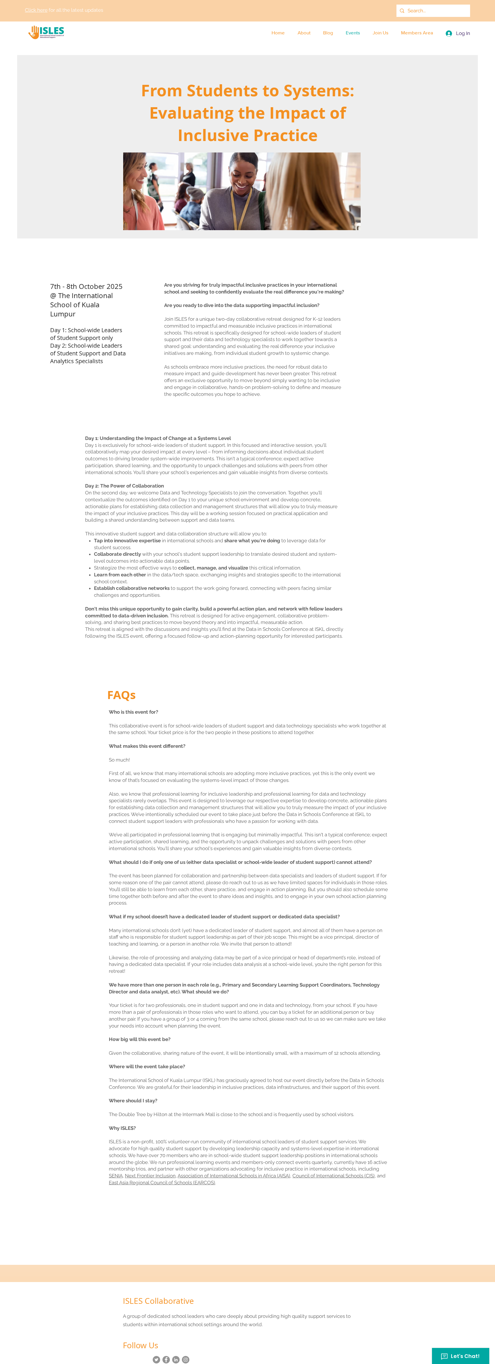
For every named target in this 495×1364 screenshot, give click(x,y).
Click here (36, 10)
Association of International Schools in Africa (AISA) (234, 1176)
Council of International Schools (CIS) (333, 1176)
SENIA (116, 1176)
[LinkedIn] (176, 1359)
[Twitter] (156, 1359)
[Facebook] (166, 1359)
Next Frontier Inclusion (150, 1176)
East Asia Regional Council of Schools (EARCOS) (162, 1182)
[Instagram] (185, 1359)
